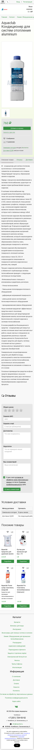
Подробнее (7, 561)
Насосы (17, 660)
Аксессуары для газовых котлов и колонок (17, 633)
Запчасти (17, 622)
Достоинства (7, 431)
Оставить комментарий (12, 489)
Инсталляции (17, 667)
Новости (16, 687)
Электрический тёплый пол (17, 657)
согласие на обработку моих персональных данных (17, 480)
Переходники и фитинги (17, 650)
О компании (16, 676)
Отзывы (19, 160)
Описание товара (7, 160)
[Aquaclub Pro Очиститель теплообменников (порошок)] (23, 576)
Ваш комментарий (9, 462)
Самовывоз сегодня (9, 147)
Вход (18, 2)
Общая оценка (8, 407)
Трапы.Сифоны (17, 664)
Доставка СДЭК (8, 150)
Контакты (16, 691)
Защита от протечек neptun (17, 653)
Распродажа (17, 643)
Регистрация (27, 2)
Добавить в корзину (17, 128)
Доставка (29, 160)
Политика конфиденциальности (16, 698)
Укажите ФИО (8, 416)
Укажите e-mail (8, 424)
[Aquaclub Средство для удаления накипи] (7, 540)
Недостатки (7, 446)
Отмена (7, 558)
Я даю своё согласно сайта (17, 481)
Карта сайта (16, 701)
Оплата (16, 683)
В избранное (10, 138)
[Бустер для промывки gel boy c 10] (23, 540)
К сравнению (11, 142)
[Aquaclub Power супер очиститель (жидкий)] (7, 576)
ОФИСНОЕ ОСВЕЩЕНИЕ (17, 646)
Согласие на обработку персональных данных (16, 694)
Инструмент (17, 629)
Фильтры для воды (17, 626)
